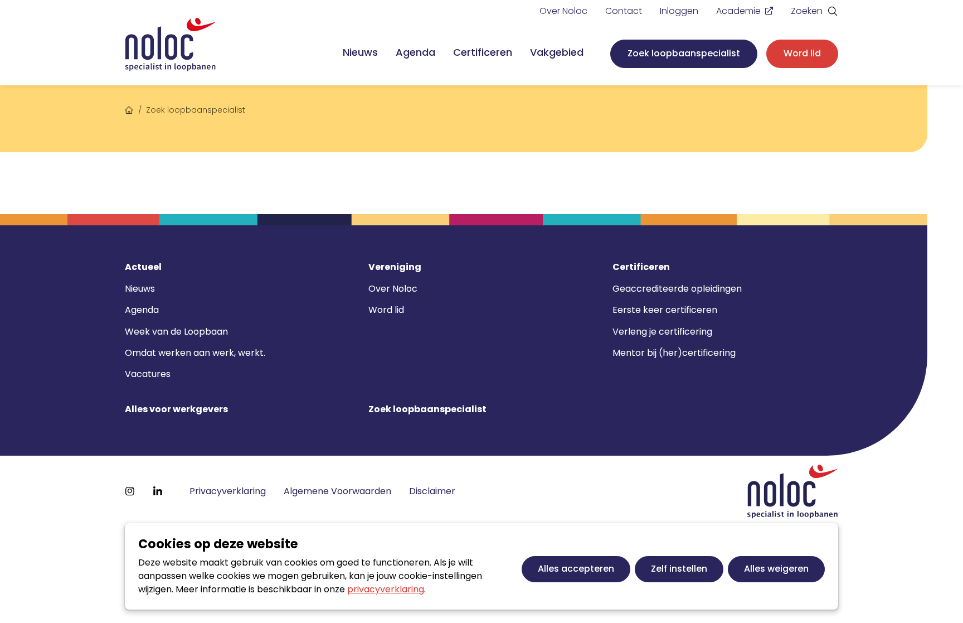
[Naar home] (170, 45)
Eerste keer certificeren (664, 309)
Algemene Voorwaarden (337, 491)
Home (129, 108)
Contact (623, 10)
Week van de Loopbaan (176, 331)
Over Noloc (563, 10)
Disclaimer (432, 491)
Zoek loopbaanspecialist (684, 53)
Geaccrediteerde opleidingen (677, 288)
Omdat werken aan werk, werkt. (195, 352)
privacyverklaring (385, 589)
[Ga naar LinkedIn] (158, 491)
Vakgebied (556, 52)
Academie (738, 10)
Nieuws (360, 52)
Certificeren (482, 52)
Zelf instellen (679, 568)
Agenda (415, 52)
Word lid (802, 53)
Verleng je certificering (662, 331)
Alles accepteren (576, 568)
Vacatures (148, 374)
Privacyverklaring (227, 491)
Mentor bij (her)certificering (674, 352)
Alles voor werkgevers (176, 409)
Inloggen (679, 10)
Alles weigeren (776, 568)
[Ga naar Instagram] (130, 491)
